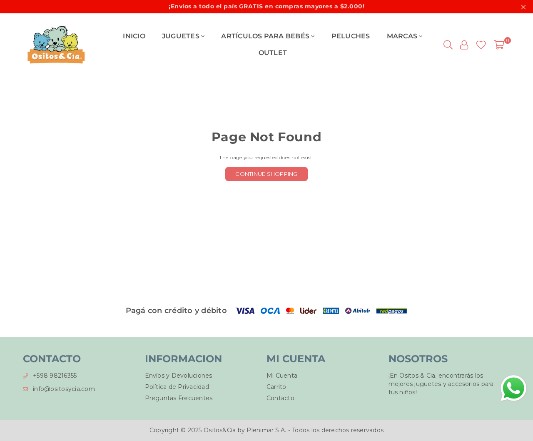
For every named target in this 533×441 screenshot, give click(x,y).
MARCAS (403, 36)
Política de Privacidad (177, 387)
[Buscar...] (448, 44)
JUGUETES (181, 36)
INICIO (134, 36)
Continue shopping (266, 173)
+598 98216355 (55, 375)
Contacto (280, 398)
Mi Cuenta (281, 375)
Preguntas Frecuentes (179, 398)
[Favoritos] (481, 44)
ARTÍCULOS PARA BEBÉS (266, 36)
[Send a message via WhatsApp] (513, 388)
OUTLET (273, 53)
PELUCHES (350, 36)
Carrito (276, 387)
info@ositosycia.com (64, 389)
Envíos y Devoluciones (178, 375)
